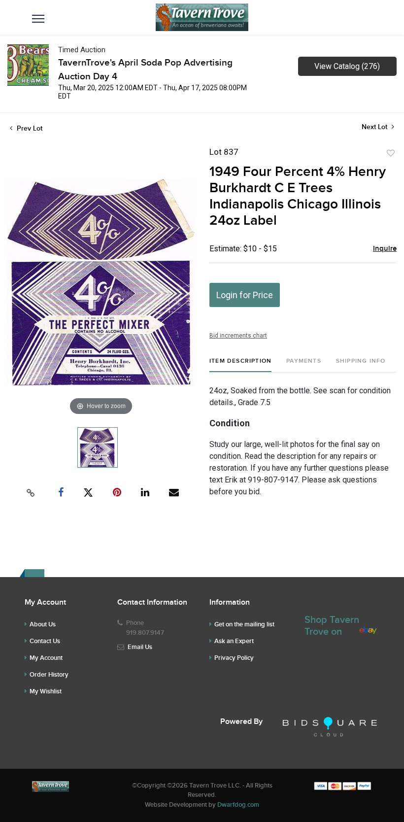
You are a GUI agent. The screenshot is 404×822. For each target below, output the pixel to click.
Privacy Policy (234, 658)
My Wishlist (46, 691)
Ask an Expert (234, 641)
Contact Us (45, 641)
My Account (46, 658)
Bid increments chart (238, 335)
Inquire (385, 248)
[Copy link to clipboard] (31, 493)
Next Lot (375, 127)
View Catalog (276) (347, 66)
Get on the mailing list (244, 624)
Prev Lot (28, 128)
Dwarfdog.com (238, 805)
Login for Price (244, 295)
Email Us (140, 647)
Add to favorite (391, 153)
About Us (43, 624)
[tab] (240, 365)
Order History (49, 675)
